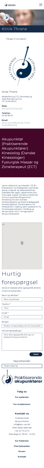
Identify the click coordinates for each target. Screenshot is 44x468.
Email (5, 313)
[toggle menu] (40, 4)
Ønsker (5, 322)
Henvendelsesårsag (12, 331)
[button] (22, 243)
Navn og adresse (10, 295)
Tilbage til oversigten (15, 39)
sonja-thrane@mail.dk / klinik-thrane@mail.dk (16, 123)
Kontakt (22, 457)
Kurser (22, 451)
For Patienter (22, 441)
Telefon (6, 304)
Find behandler (22, 446)
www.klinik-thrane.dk (12, 108)
